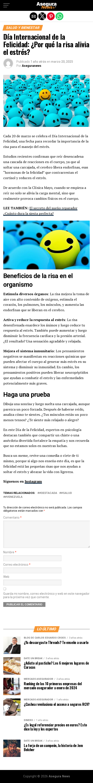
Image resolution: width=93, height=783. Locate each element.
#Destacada (48, 493)
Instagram (33, 481)
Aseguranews (31, 65)
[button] (6, 5)
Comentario (12, 517)
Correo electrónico (16, 564)
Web (6, 576)
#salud (66, 493)
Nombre (9, 552)
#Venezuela (13, 497)
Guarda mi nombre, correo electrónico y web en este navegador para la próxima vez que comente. (46, 595)
